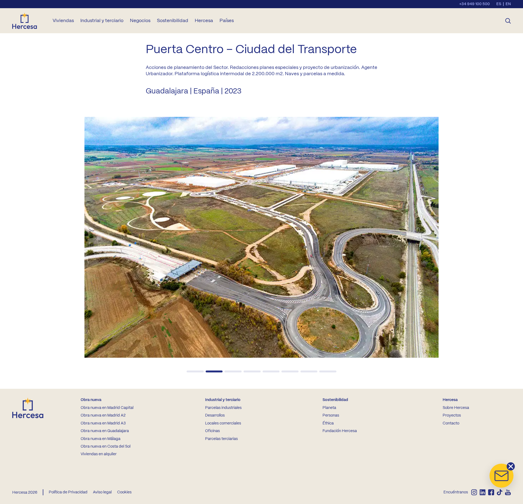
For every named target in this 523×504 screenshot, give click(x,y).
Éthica (328, 423)
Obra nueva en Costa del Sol (105, 446)
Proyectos (452, 415)
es (498, 4)
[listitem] (474, 492)
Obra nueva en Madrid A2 (103, 415)
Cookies (124, 492)
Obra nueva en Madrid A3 (103, 423)
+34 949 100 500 (474, 4)
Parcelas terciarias (221, 439)
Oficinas (212, 431)
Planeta (329, 408)
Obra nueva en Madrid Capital (107, 408)
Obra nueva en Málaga (100, 439)
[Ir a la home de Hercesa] (29, 21)
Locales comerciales (223, 423)
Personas (331, 415)
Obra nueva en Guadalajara (105, 431)
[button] (195, 371)
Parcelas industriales (223, 408)
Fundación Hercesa (340, 431)
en (508, 4)
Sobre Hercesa (456, 408)
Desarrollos (215, 415)
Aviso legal (102, 492)
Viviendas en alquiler (99, 454)
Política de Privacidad (68, 492)
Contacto (451, 423)
